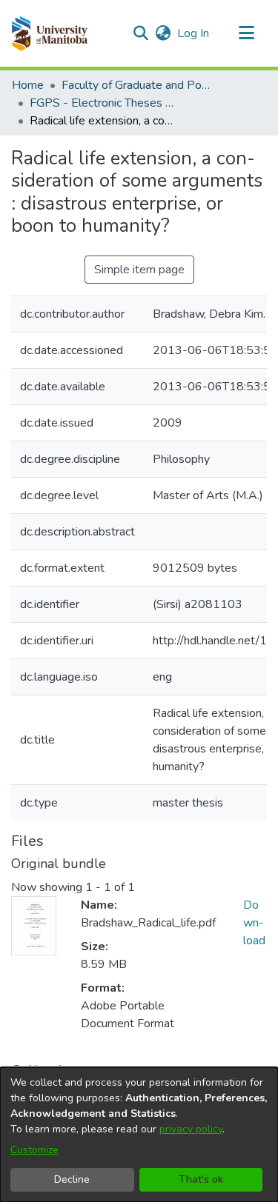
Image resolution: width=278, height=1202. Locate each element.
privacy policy (190, 1129)
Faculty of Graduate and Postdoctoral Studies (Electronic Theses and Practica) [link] (136, 85)
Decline (72, 1179)
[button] (49, 33)
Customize (34, 1150)
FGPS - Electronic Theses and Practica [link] (104, 103)
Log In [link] (194, 33)
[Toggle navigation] (246, 33)
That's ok (201, 1179)
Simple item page (139, 269)
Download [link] (254, 923)
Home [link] (28, 85)
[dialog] (139, 1134)
